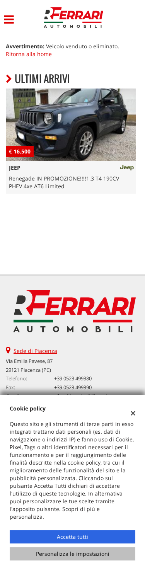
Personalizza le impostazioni (72, 553)
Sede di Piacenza (35, 350)
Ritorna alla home (29, 54)
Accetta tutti (72, 536)
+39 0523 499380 (73, 378)
